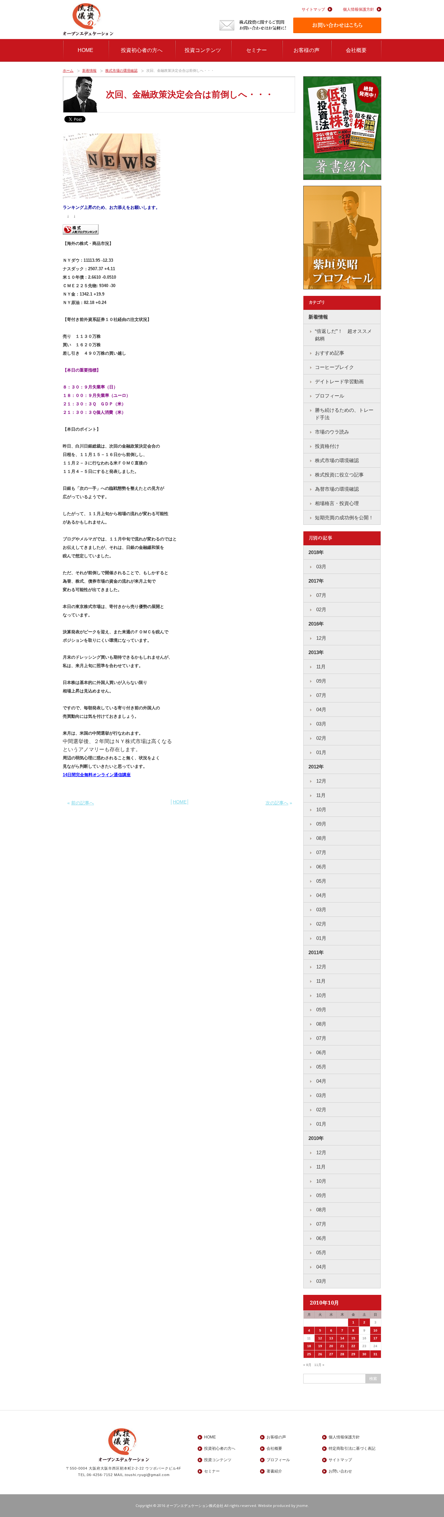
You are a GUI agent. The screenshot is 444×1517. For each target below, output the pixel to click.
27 (331, 1354)
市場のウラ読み (332, 432)
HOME (85, 50)
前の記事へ (82, 802)
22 (353, 1346)
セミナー (256, 50)
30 (364, 1354)
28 (342, 1354)
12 (320, 1338)
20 (331, 1346)
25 (309, 1354)
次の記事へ (277, 802)
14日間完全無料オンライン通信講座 (97, 774)
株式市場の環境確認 (121, 70)
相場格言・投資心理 (337, 503)
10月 (320, 809)
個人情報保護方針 (358, 9)
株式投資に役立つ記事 (339, 474)
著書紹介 (342, 128)
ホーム (68, 70)
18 (309, 1346)
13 (331, 1338)
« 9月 (307, 1365)
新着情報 (89, 70)
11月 (320, 666)
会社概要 (356, 50)
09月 (320, 681)
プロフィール (329, 395)
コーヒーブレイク (334, 367)
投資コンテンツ (203, 50)
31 (375, 1354)
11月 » (319, 1365)
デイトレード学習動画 (339, 381)
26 (320, 1354)
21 (342, 1346)
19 (320, 1346)
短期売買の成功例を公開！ (344, 517)
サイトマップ (313, 9)
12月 (320, 638)
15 (353, 1338)
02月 (320, 609)
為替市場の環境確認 (337, 489)
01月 (320, 752)
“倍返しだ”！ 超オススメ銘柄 (343, 334)
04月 (320, 709)
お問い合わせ (340, 1471)
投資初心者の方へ (142, 50)
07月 (320, 595)
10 (375, 1330)
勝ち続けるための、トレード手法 (344, 413)
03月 (320, 566)
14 (342, 1338)
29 (353, 1354)
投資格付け (327, 446)
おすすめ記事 (329, 353)
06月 (320, 866)
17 (375, 1338)
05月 (320, 881)
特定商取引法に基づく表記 (352, 1448)
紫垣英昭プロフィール (342, 238)
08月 (320, 838)
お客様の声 (307, 50)
